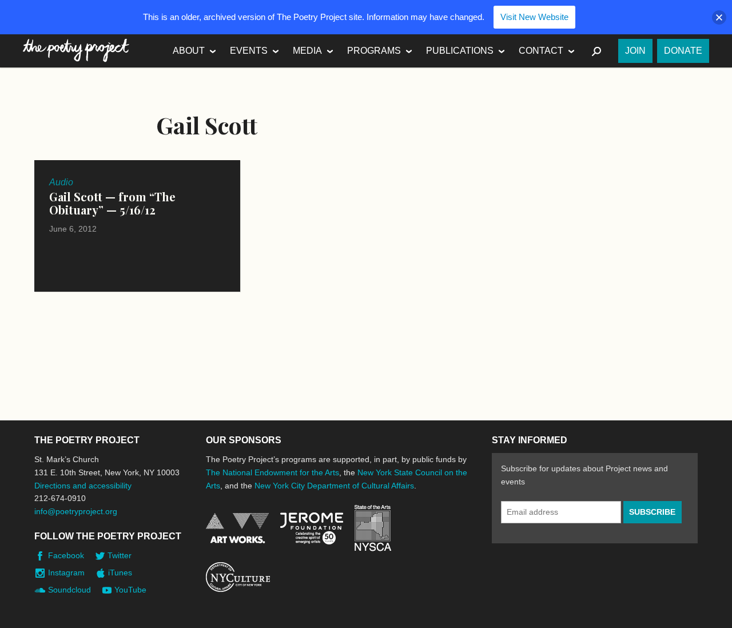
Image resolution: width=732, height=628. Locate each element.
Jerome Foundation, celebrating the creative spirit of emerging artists (311, 528)
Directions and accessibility (83, 485)
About (189, 50)
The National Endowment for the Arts (272, 472)
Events (249, 50)
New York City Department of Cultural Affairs (334, 485)
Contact (541, 50)
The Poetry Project (76, 50)
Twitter (120, 555)
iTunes (120, 572)
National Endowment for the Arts (237, 528)
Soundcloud (69, 589)
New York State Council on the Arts (373, 528)
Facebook (66, 555)
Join (635, 50)
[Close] (719, 17)
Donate (683, 50)
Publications (460, 50)
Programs (374, 50)
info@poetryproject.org (75, 511)
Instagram (66, 572)
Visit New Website (534, 17)
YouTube (130, 589)
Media (307, 50)
